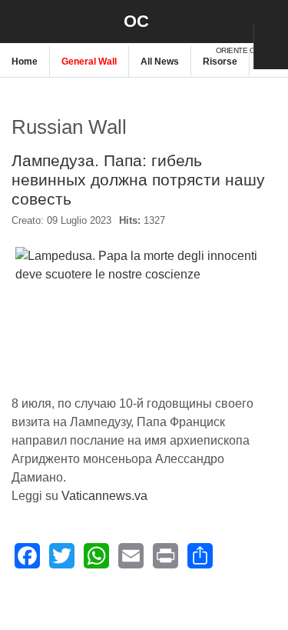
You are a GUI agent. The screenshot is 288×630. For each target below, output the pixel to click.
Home (25, 61)
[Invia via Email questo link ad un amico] (269, 227)
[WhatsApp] (96, 555)
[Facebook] (27, 555)
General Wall (89, 61)
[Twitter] (62, 555)
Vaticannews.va (104, 495)
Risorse (220, 61)
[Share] (200, 555)
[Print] (165, 555)
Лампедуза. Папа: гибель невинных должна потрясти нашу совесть (138, 180)
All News (160, 61)
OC (136, 21)
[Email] (131, 555)
